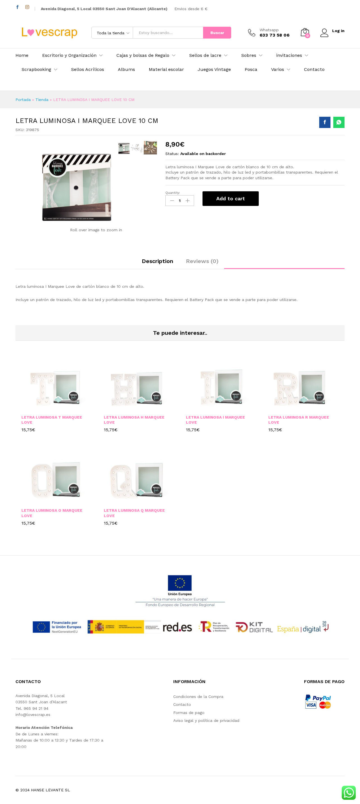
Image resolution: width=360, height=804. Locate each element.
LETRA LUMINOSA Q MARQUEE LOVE (134, 513)
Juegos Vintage (214, 69)
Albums (126, 69)
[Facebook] (17, 7)
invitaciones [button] (289, 55)
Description (157, 261)
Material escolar (166, 69)
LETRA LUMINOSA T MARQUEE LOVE (51, 420)
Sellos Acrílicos (87, 69)
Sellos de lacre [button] (205, 55)
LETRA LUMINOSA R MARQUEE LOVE (298, 420)
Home (21, 55)
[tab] (157, 263)
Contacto (314, 69)
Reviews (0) (202, 261)
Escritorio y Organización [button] (69, 55)
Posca (251, 69)
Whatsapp (269, 30)
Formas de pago (188, 712)
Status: (172, 153)
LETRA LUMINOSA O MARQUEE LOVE (51, 513)
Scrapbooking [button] (36, 69)
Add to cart (230, 198)
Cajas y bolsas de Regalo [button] (142, 55)
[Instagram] (27, 7)
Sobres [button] (248, 55)
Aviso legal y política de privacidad (206, 720)
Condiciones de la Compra (198, 696)
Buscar (217, 32)
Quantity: (172, 192)
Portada (23, 99)
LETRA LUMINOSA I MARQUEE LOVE (215, 420)
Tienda (41, 99)
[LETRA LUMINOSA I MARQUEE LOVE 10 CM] (324, 122)
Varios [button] (277, 69)
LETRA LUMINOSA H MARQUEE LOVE (134, 420)
